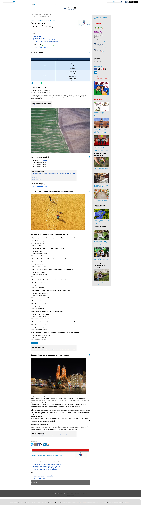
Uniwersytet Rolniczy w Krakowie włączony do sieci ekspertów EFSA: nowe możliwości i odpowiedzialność (101, 131)
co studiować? (84, 4)
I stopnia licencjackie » (98, 25)
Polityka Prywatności (70, 495)
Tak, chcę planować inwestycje (39, 272)
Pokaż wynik (34, 342)
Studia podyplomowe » (98, 32)
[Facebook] (38, 445)
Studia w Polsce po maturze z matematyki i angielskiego (46, 466)
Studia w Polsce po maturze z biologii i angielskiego (45, 468)
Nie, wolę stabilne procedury (39, 339)
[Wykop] (47, 445)
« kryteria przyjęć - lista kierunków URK (40, 16)
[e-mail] (35, 445)
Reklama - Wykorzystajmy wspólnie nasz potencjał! (58, 493)
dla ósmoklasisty (106, 4)
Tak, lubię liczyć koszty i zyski (39, 251)
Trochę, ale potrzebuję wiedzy (39, 253)
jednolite (77, 4)
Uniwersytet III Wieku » (98, 33)
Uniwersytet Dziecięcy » (99, 35)
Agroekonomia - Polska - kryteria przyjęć (43, 476)
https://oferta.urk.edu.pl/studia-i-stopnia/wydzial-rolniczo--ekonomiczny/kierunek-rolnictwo (53, 173)
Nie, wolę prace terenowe (38, 245)
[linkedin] (95, 73)
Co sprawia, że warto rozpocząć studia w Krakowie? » (46, 41)
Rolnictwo (45, 160)
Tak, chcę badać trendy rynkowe (40, 241)
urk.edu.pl (34, 177)
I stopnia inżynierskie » (98, 27)
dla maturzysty (44, 4)
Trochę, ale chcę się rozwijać (39, 295)
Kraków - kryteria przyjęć (39, 478)
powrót (34, 482)
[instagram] (105, 70)
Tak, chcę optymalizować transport (40, 282)
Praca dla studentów (80, 493)
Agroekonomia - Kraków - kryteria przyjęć (43, 475)
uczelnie (51, 4)
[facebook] (95, 70)
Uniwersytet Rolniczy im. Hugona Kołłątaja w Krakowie (44, 20)
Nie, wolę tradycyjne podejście (39, 329)
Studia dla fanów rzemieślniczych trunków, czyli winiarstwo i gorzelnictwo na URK (100, 114)
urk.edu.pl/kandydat (36, 179)
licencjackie (64, 4)
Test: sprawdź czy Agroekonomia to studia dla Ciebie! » (46, 39)
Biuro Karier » (97, 36)
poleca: (37, 4)
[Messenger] (32, 445)
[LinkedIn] (44, 445)
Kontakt (68, 493)
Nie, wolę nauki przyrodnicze (39, 266)
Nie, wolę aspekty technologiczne (40, 255)
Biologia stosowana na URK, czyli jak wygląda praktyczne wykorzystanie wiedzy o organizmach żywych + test (101, 222)
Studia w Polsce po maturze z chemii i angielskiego (45, 469)
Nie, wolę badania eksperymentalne (41, 297)
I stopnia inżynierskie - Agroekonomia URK (44, 45)
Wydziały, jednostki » (98, 39)
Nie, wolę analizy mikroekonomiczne (41, 318)
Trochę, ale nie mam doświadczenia (41, 316)
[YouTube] (102, 70)
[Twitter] (41, 445)
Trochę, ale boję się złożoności (39, 306)
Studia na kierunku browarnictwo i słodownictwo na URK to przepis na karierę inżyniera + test (101, 185)
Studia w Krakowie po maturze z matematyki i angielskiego (47, 464)
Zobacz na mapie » (98, 63)
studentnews (92, 4)
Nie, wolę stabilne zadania (38, 308)
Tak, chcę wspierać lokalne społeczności (42, 314)
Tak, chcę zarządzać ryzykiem (39, 303)
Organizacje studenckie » (99, 37)
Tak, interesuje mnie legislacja (39, 261)
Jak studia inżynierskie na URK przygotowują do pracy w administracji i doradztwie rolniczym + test (101, 259)
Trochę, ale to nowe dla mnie (39, 243)
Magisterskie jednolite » (98, 28)
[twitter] (99, 70)
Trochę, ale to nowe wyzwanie (39, 327)
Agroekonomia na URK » (39, 38)
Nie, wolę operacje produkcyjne (40, 276)
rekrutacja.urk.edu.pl (37, 104)
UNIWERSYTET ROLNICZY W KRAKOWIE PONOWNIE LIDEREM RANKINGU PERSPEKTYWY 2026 (101, 149)
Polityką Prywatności (81, 502)
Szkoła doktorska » (98, 31)
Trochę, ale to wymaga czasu (39, 337)
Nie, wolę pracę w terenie (38, 287)
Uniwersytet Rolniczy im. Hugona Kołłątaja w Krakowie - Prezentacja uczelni (47, 455)
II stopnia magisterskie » (99, 29)
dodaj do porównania (37, 82)
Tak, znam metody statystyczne (40, 293)
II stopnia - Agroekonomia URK (41, 47)
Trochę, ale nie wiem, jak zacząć (40, 274)
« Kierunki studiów (42, 14)
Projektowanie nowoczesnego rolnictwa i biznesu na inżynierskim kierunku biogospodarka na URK (101, 243)
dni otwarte (57, 4)
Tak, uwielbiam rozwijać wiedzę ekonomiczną (43, 335)
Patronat (72, 493)
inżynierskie (71, 4)
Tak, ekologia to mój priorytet (39, 324)
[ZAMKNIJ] (128, 502)
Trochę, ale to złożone (37, 264)
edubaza (99, 4)
